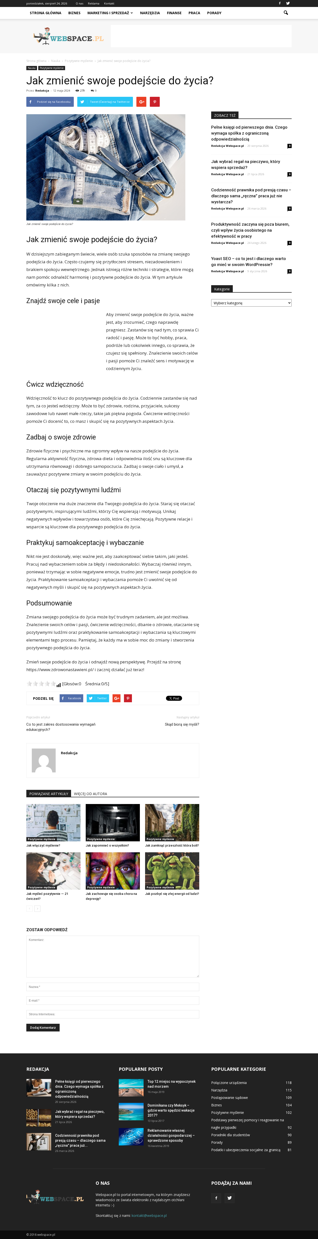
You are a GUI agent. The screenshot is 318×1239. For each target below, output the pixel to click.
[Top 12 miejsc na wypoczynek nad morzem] (131, 1087)
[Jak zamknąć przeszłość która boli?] (172, 822)
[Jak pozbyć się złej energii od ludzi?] (172, 871)
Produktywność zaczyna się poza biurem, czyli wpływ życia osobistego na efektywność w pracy (250, 230)
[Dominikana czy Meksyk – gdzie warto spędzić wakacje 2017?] (131, 1111)
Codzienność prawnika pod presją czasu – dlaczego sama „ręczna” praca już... (80, 1140)
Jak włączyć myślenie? (43, 845)
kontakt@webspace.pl (149, 1215)
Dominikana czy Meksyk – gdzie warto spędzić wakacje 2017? (171, 1110)
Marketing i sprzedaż (108, 12)
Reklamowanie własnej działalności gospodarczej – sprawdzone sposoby (171, 1135)
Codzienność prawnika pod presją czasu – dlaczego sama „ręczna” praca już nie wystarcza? (251, 195)
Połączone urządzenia (229, 1082)
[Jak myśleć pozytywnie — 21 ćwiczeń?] (53, 871)
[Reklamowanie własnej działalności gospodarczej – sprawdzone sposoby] (131, 1136)
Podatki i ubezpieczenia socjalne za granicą (245, 1149)
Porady (214, 12)
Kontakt (109, 3)
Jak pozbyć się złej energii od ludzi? (172, 894)
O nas (79, 3)
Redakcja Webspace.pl (227, 146)
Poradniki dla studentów (230, 1134)
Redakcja (42, 90)
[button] (286, 13)
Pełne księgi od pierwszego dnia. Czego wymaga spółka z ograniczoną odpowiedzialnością (249, 133)
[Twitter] (288, 3)
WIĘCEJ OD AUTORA (90, 793)
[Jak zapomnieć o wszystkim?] (113, 822)
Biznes (74, 12)
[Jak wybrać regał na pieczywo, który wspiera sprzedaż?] (38, 1118)
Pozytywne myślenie (52, 68)
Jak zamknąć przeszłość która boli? (172, 845)
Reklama (93, 3)
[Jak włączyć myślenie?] (53, 822)
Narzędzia (150, 12)
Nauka (32, 68)
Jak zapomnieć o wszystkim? (107, 845)
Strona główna (45, 12)
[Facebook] (279, 3)
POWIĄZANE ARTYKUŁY (48, 793)
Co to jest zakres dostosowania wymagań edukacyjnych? (60, 727)
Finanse (174, 12)
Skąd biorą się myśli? (182, 724)
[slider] (41, 684)
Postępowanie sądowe (229, 1097)
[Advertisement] (201, 36)
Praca (194, 12)
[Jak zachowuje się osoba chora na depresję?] (113, 871)
